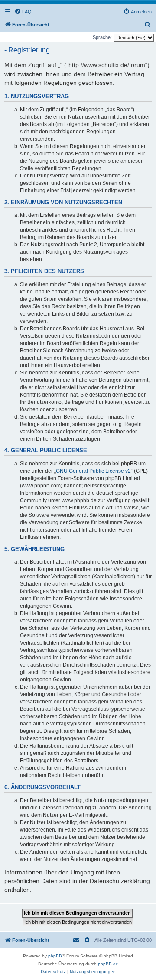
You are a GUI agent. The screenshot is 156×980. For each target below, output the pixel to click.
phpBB (55, 956)
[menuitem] (23, 11)
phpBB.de (108, 963)
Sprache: (102, 37)
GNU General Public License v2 (93, 471)
